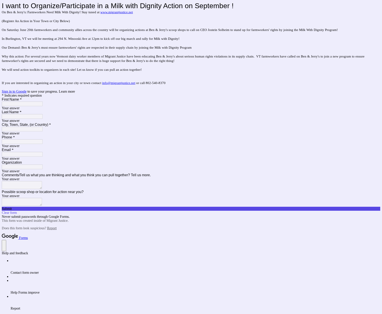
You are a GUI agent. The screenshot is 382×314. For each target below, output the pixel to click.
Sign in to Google (14, 91)
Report (52, 228)
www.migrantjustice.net (116, 12)
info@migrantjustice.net (118, 83)
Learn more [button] (67, 91)
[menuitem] (195, 267)
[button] (191, 209)
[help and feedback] (4, 245)
